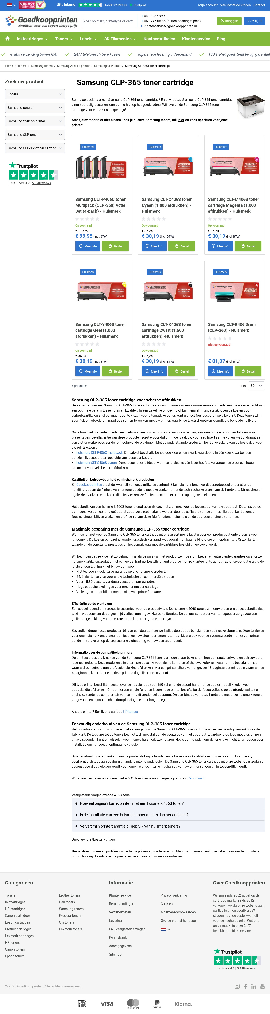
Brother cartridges (18, 929)
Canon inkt (196, 778)
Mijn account (208, 5)
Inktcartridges (15, 902)
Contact (259, 5)
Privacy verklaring (174, 895)
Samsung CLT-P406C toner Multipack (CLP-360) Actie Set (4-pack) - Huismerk (100, 205)
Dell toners (67, 902)
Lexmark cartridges (19, 936)
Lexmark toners (70, 929)
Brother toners (69, 895)
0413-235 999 (154, 16)
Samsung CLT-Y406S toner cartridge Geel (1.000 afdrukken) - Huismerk (100, 330)
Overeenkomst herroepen (179, 921)
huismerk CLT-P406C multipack (99, 453)
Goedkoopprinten (89, 485)
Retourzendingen (121, 904)
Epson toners (14, 956)
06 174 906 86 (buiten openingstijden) (172, 21)
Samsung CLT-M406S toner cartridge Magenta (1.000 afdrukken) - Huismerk (233, 205)
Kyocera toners (70, 916)
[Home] (7, 38)
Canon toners (15, 949)
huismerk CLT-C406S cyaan (96, 463)
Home (9, 66)
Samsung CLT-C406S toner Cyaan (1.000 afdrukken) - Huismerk (167, 205)
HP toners (130, 712)
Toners (22, 66)
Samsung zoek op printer (73, 66)
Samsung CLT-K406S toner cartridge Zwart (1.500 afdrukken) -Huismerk (167, 330)
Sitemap (115, 954)
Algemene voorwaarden (178, 912)
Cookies (167, 904)
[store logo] (41, 21)
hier (181, 120)
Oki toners (66, 922)
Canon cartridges (17, 916)
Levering (115, 921)
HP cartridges (15, 909)
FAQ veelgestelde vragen (127, 929)
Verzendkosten (120, 912)
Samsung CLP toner (107, 66)
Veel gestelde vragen (235, 5)
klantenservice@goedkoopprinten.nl (170, 26)
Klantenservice (120, 895)
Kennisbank (118, 938)
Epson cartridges (17, 922)
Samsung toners (42, 66)
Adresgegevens (120, 946)
